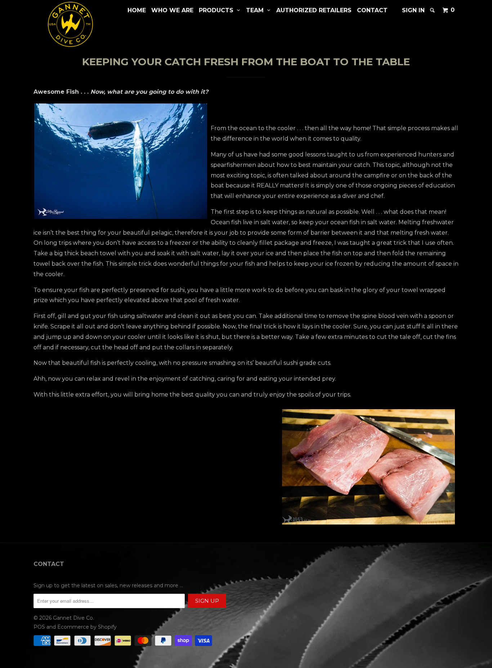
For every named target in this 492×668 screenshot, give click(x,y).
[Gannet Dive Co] (70, 24)
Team (256, 10)
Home (137, 10)
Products (218, 10)
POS (39, 627)
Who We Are (172, 10)
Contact (372, 10)
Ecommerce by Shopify (87, 627)
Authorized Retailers (314, 10)
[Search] (433, 10)
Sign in (413, 10)
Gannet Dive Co (73, 618)
